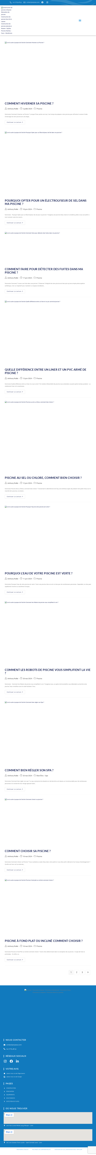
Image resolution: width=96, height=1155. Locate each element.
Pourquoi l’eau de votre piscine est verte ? (38, 573)
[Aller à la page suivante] (88, 972)
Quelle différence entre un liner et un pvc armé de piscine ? (45, 371)
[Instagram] (5, 1061)
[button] (80, 20)
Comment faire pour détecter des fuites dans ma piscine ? (44, 270)
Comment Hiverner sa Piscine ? (29, 103)
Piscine (39, 109)
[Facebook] (11, 1061)
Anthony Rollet (12, 109)
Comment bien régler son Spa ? (29, 770)
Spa (46, 775)
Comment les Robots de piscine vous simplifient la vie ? (48, 671)
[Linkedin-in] (17, 1061)
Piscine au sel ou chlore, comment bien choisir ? (43, 477)
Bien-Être (40, 775)
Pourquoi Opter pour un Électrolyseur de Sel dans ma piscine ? (46, 202)
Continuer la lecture (16, 121)
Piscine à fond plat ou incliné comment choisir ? (44, 940)
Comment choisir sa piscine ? (28, 851)
